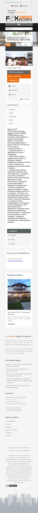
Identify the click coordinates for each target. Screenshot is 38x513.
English (15, 6)
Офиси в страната (12, 430)
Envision (26, 450)
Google (13, 244)
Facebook (13, 235)
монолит (12, 109)
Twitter (13, 239)
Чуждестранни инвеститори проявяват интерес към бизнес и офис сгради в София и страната (19, 380)
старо (11, 113)
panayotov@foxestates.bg (15, 261)
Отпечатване (26, 99)
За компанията (11, 421)
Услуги (9, 424)
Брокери (9, 433)
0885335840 (20, 13)
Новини (9, 435)
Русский (25, 6)
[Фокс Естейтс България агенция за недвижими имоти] (19, 18)
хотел (11, 120)
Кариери (9, 427)
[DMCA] (11, 485)
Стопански (12, 116)
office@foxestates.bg (14, 2)
